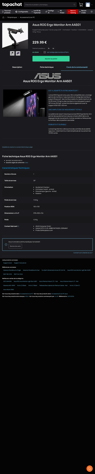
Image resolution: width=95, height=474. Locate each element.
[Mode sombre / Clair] (91, 11)
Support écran (7, 263)
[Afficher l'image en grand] (15, 36)
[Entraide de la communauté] (89, 468)
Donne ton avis (15, 246)
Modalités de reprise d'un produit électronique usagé (17, 147)
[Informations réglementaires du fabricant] (18, 226)
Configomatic (23, 12)
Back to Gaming (73, 12)
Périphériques (12, 17)
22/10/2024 (70, 296)
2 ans (26, 162)
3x (48, 48)
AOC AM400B (7, 281)
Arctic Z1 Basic (32, 285)
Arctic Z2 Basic (21, 285)
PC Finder (62, 12)
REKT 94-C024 (18, 274)
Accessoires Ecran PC (27, 17)
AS (57, 296)
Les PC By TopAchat (37, 12)
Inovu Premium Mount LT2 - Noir (48, 281)
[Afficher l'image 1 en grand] (12, 53)
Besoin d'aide (83, 12)
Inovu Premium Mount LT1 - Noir (69, 281)
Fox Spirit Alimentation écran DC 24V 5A (53, 270)
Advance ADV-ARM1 (9, 285)
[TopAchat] (12, 5)
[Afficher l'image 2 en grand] (18, 53)
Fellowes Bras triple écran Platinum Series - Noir (53, 285)
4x (53, 48)
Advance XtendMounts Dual (31, 270)
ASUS (27, 296)
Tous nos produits (7, 12)
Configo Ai (51, 12)
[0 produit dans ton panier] (81, 4)
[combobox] (89, 4)
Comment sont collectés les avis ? (83, 253)
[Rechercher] (74, 4)
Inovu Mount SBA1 (8, 289)
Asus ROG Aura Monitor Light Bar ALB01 (79, 270)
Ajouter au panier (51, 59)
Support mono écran (20, 263)
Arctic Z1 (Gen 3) (75, 285)
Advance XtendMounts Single (12, 270)
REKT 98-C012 (7, 274)
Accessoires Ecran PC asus (60, 294)
